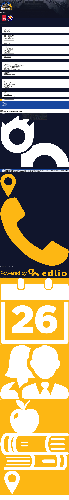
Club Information (7, 52)
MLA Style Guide (7, 83)
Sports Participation (7, 56)
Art (5, 93)
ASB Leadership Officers (8, 46)
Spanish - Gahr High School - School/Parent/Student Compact (14, 65)
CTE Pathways (6, 94)
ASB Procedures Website (8, 49)
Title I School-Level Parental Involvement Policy (12, 66)
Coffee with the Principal (8, 68)
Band (5, 92)
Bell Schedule (6, 28)
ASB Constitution (7, 47)
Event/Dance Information (8, 50)
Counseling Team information (9, 38)
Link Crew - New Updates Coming (10, 82)
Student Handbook (7, 85)
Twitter (2, 107)
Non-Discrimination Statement (9, 53)
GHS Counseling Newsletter (9, 35)
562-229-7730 (4, 266)
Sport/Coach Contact (7, 57)
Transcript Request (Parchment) (9, 42)
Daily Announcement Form (8, 72)
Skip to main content (3, 0)
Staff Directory (4, 104)
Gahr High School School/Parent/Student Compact (12, 64)
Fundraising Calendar (7, 51)
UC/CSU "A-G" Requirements (9, 43)
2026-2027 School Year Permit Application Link (12, 69)
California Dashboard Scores (9, 29)
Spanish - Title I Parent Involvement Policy (11, 67)
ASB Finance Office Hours (8, 48)
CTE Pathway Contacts (8, 95)
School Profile (6, 30)
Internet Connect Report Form (9, 75)
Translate (12, 100)
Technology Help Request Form (9, 74)
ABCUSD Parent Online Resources (10, 62)
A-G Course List (7, 37)
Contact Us (4, 105)
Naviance (2, 108)
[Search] (3, 97)
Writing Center (6, 87)
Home (3, 102)
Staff (5, 32)
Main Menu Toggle (3, 23)
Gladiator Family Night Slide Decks (10, 80)
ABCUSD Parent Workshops (9, 63)
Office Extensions (7, 31)
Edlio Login (6, 73)
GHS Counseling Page (8, 36)
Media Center (6, 81)
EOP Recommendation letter (9, 40)
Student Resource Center (8, 86)
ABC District (4, 103)
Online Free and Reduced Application (10, 84)
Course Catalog (6, 39)
